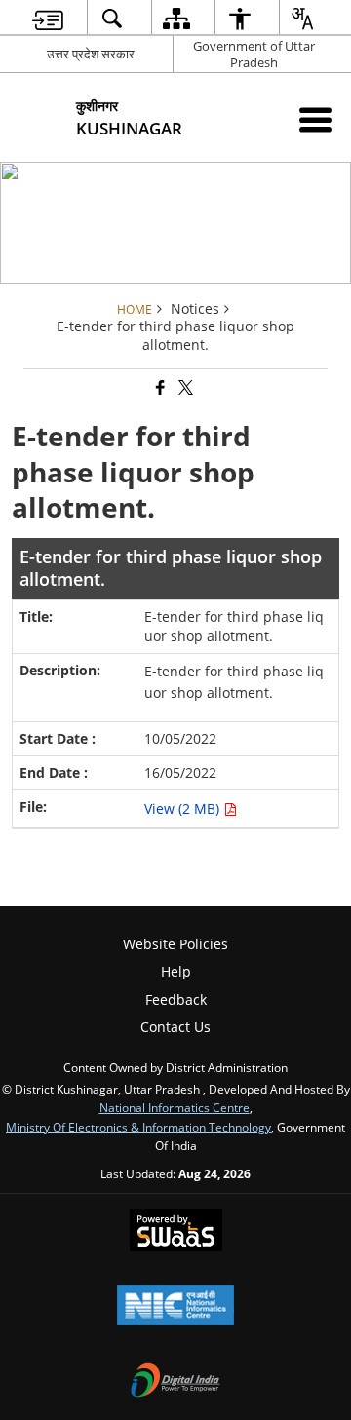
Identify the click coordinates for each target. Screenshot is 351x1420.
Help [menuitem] (176, 971)
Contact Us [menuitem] (175, 1026)
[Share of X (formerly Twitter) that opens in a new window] (184, 388)
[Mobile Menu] (315, 119)
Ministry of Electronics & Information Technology (138, 1126)
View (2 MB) (183, 808)
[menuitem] (47, 18)
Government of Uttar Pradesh (254, 54)
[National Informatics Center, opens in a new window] (175, 1307)
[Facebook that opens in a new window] (159, 388)
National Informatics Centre (174, 1107)
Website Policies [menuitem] (175, 944)
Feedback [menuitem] (176, 999)
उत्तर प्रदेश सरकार (91, 53)
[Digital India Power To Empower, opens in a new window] (175, 1382)
